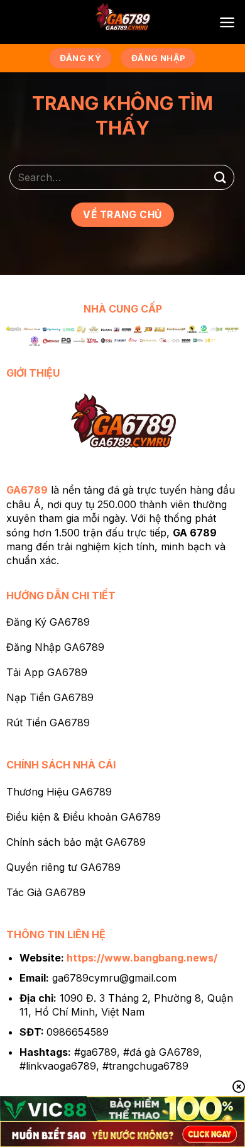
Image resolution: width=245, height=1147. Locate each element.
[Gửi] (220, 177)
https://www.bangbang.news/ (142, 957)
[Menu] (227, 22)
